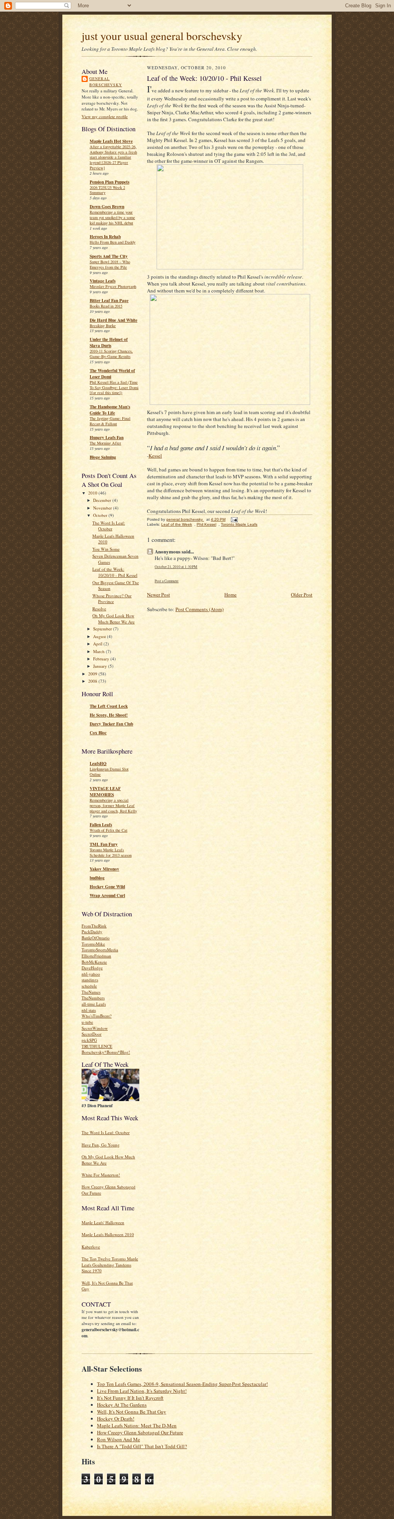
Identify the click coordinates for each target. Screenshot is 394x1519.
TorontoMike (93, 944)
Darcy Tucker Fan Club (111, 724)
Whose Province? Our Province (112, 599)
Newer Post (158, 594)
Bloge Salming (103, 457)
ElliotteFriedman (96, 956)
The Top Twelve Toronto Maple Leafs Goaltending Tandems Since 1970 (110, 1264)
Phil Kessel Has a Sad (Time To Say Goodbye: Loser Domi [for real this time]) (114, 387)
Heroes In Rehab (105, 237)
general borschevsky (105, 81)
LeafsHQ (98, 763)
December (102, 500)
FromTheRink (94, 926)
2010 (93, 493)
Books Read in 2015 (106, 306)
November (103, 508)
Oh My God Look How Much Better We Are (113, 619)
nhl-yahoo (91, 974)
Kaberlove (91, 1247)
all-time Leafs (94, 1004)
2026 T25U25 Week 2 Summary (107, 190)
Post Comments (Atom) (199, 609)
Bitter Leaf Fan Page (109, 300)
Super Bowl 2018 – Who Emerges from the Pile (110, 264)
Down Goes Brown (107, 207)
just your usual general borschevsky (162, 35)
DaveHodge (92, 968)
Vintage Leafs (102, 281)
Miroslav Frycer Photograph (113, 286)
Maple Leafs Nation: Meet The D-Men (137, 1425)
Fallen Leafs (101, 825)
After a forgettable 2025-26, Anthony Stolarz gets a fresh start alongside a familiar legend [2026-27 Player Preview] (113, 157)
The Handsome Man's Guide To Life (110, 410)
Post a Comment (167, 580)
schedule (89, 986)
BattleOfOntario (96, 938)
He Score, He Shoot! (109, 715)
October (101, 515)
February (101, 659)
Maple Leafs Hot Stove (111, 141)
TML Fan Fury (104, 844)
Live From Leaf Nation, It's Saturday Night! (142, 1390)
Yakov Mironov (104, 869)
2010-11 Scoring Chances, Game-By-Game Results (111, 353)
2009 (93, 674)
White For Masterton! (101, 1175)
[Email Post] (234, 519)
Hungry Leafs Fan (107, 437)
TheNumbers (93, 998)
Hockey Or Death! (115, 1418)
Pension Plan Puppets (109, 182)
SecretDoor (92, 1034)
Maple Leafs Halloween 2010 (108, 1234)
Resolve (99, 609)
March (99, 651)
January (100, 666)
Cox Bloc (98, 733)
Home (230, 594)
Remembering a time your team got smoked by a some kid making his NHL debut (112, 217)
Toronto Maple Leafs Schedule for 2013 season (111, 852)
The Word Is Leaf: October (108, 526)
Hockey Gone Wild (107, 887)
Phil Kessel (206, 524)
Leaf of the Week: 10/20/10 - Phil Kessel (114, 572)
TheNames (91, 992)
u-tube (87, 1022)
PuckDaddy (92, 931)
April (98, 644)
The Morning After (105, 443)
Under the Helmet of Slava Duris (109, 342)
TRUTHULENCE (97, 1046)
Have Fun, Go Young (101, 1145)
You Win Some (106, 549)
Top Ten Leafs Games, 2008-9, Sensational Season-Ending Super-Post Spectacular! (182, 1383)
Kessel (155, 455)
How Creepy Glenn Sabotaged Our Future (140, 1432)
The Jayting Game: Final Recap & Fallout (110, 421)
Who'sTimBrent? (97, 1016)
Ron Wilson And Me (118, 1439)
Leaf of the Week (176, 524)
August (100, 636)
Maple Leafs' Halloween (103, 1222)
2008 (93, 681)
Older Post (301, 594)
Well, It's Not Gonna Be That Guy (131, 1411)
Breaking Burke (103, 325)
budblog (97, 878)
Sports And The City (109, 256)
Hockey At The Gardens (122, 1404)
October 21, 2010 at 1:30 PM (176, 566)
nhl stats (89, 1010)
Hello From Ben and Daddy (112, 242)
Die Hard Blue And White (113, 320)
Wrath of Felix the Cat (108, 830)
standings (90, 980)
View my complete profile (105, 116)
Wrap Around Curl (107, 895)
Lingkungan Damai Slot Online (109, 771)
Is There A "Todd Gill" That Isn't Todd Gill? (142, 1446)
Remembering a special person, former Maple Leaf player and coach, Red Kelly (113, 805)
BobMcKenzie (94, 962)
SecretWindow (95, 1028)
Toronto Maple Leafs (239, 524)
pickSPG (89, 1040)
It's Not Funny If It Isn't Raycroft (130, 1397)
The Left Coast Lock (109, 706)
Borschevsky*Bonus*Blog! (106, 1052)
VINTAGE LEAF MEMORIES (105, 791)
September (103, 629)
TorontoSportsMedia (100, 950)
